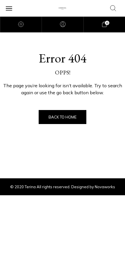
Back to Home (62, 117)
